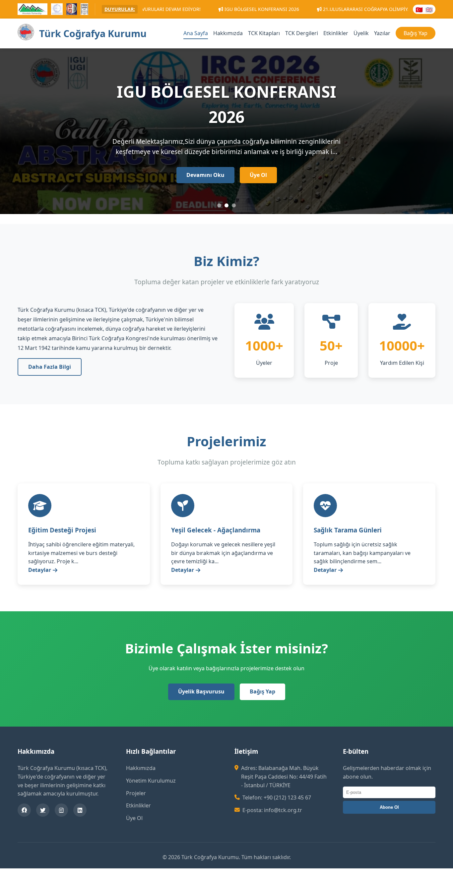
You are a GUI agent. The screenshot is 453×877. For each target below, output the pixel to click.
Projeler (136, 793)
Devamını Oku (205, 175)
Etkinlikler (335, 33)
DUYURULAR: (119, 9)
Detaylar (39, 570)
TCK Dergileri (301, 33)
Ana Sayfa (195, 33)
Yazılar (382, 33)
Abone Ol (389, 807)
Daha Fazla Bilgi (49, 366)
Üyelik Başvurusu (201, 691)
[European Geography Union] (57, 10)
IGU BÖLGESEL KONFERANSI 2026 (213, 9)
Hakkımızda (228, 33)
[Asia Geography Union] (71, 10)
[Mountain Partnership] (32, 10)
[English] (429, 9)
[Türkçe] (419, 9)
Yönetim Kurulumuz (151, 780)
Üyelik (361, 33)
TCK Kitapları (264, 33)
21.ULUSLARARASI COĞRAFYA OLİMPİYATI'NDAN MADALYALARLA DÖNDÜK (356, 9)
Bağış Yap (415, 33)
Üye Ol (258, 175)
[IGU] (84, 10)
